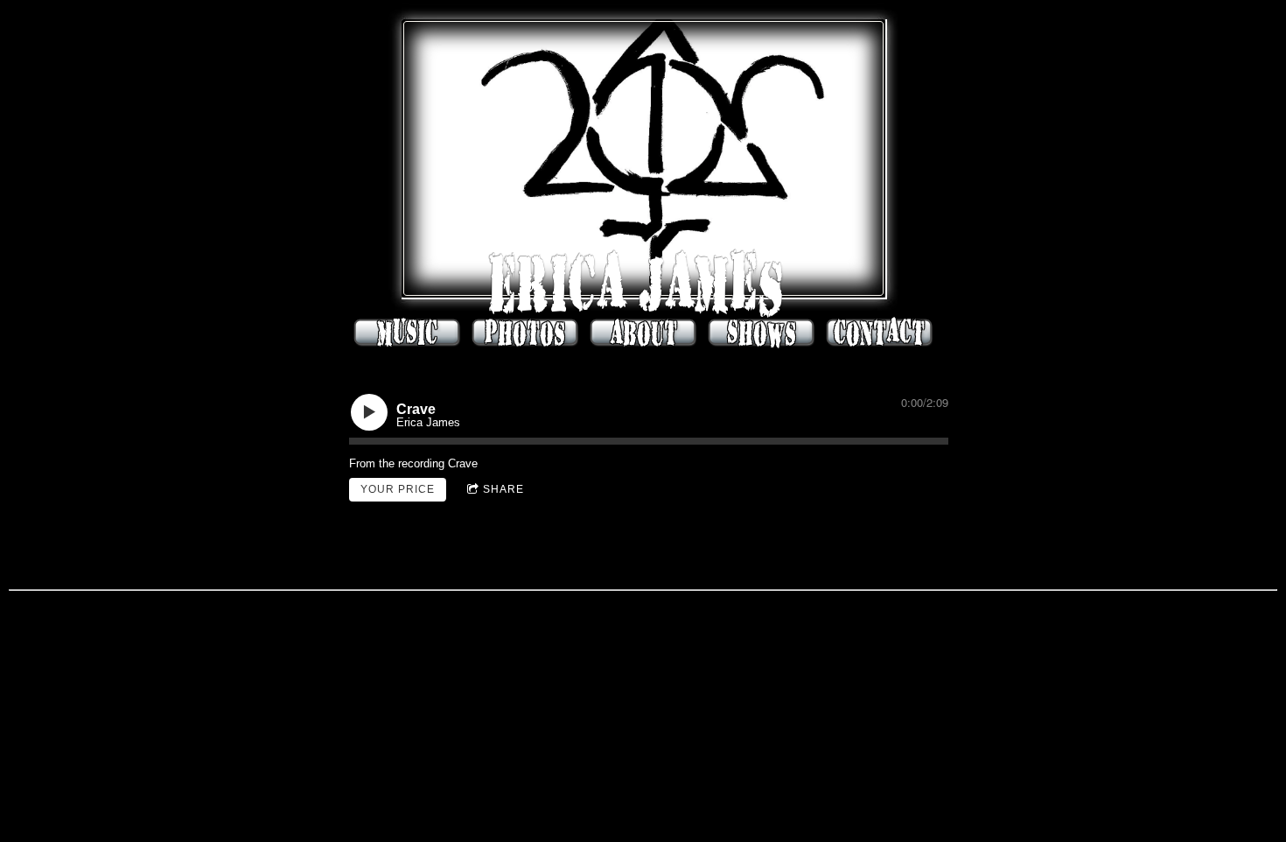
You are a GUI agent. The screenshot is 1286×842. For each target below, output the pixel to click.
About (643, 332)
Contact (879, 332)
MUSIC (407, 332)
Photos (525, 332)
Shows (761, 332)
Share (503, 489)
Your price (397, 489)
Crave (463, 463)
